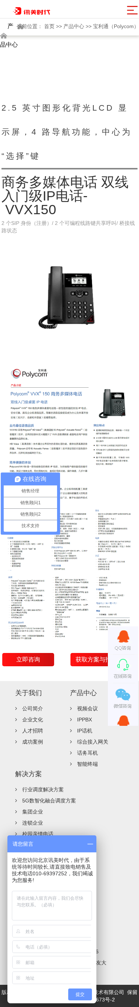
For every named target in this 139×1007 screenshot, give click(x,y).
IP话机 (84, 731)
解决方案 (28, 774)
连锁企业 (32, 823)
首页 (50, 26)
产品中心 (74, 26)
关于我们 (28, 693)
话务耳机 (87, 753)
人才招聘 (32, 731)
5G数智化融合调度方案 (49, 801)
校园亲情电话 (37, 834)
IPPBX (84, 720)
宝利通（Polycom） (116, 26)
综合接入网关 (92, 742)
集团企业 (32, 812)
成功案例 (32, 742)
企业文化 (32, 720)
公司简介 (32, 708)
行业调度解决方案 (43, 789)
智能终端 (87, 764)
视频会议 (87, 708)
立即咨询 (28, 659)
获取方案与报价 (96, 659)
